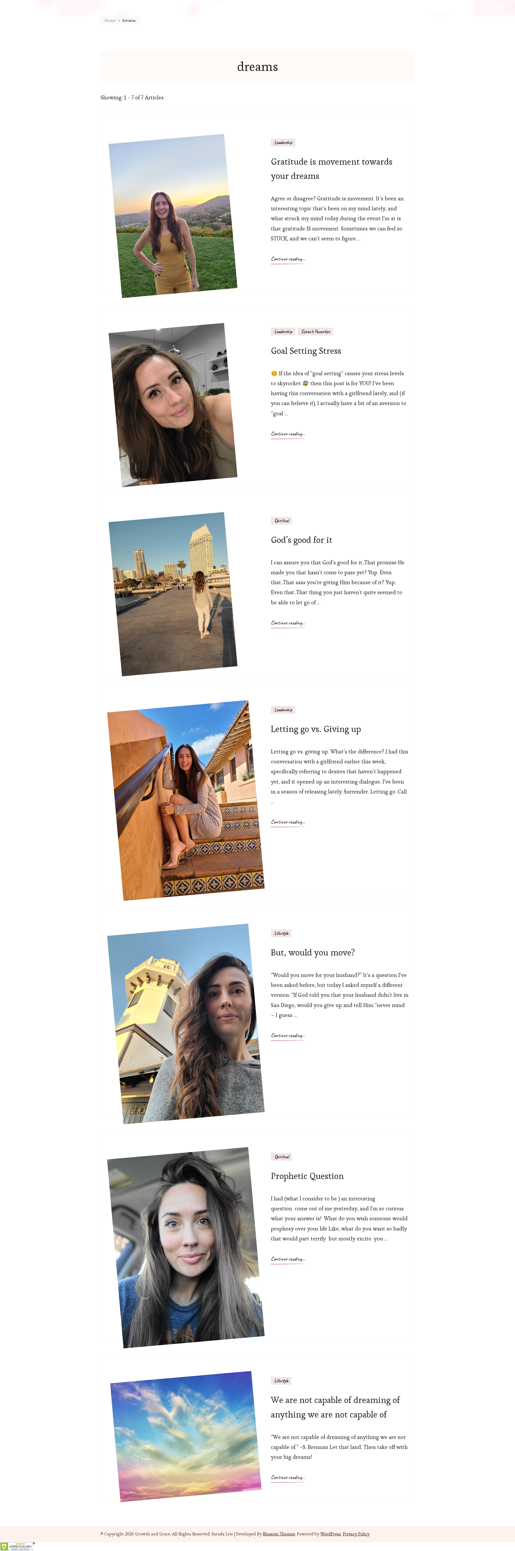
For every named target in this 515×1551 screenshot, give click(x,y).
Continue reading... (288, 258)
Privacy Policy (356, 1534)
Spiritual (281, 521)
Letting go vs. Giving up (316, 728)
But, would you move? (313, 952)
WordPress (330, 1534)
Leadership (283, 142)
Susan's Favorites (315, 331)
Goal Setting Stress (306, 350)
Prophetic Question (307, 1175)
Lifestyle (281, 933)
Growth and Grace (152, 1534)
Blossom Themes (279, 1534)
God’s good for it (301, 539)
